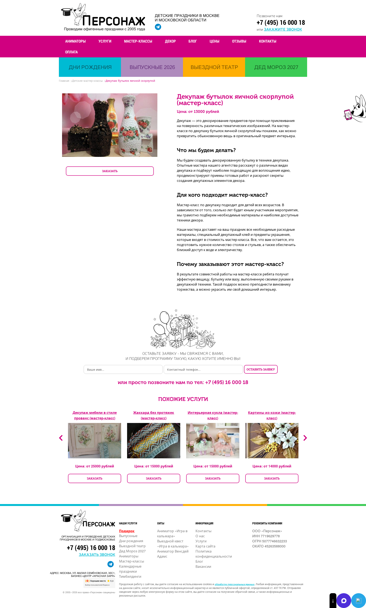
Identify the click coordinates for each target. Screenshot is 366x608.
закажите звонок (283, 29)
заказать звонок (97, 554)
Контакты (267, 41)
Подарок (126, 530)
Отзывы (239, 41)
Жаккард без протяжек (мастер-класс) (153, 415)
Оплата (71, 51)
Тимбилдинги (130, 576)
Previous (60, 438)
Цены (214, 41)
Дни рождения (131, 540)
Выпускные (128, 535)
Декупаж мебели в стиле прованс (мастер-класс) (95, 415)
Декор (170, 41)
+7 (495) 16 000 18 (281, 22)
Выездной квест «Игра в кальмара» (173, 544)
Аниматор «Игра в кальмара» (172, 533)
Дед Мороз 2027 (132, 551)
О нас (200, 535)
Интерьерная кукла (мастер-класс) (213, 415)
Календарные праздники (130, 569)
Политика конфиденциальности (213, 554)
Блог (193, 41)
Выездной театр (132, 545)
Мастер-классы (138, 41)
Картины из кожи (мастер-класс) (272, 415)
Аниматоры (75, 41)
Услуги (104, 41)
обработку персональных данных (234, 584)
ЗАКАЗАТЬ (110, 171)
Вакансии (203, 566)
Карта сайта (205, 546)
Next (305, 438)
